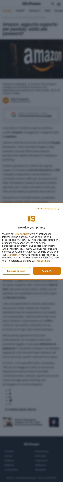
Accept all (47, 271)
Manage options (16, 271)
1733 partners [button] (22, 233)
